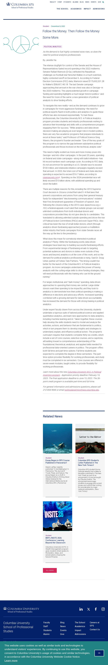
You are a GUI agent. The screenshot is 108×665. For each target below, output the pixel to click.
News (87, 2)
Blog (82, 2)
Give (99, 2)
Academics (76, 9)
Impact (87, 9)
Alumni (75, 2)
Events (93, 2)
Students (67, 2)
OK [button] (99, 653)
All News (50, 570)
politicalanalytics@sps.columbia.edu (82, 390)
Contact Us (95, 629)
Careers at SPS (94, 624)
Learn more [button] (11, 660)
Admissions (99, 9)
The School (62, 9)
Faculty (53, 2)
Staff (60, 2)
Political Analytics (52, 47)
